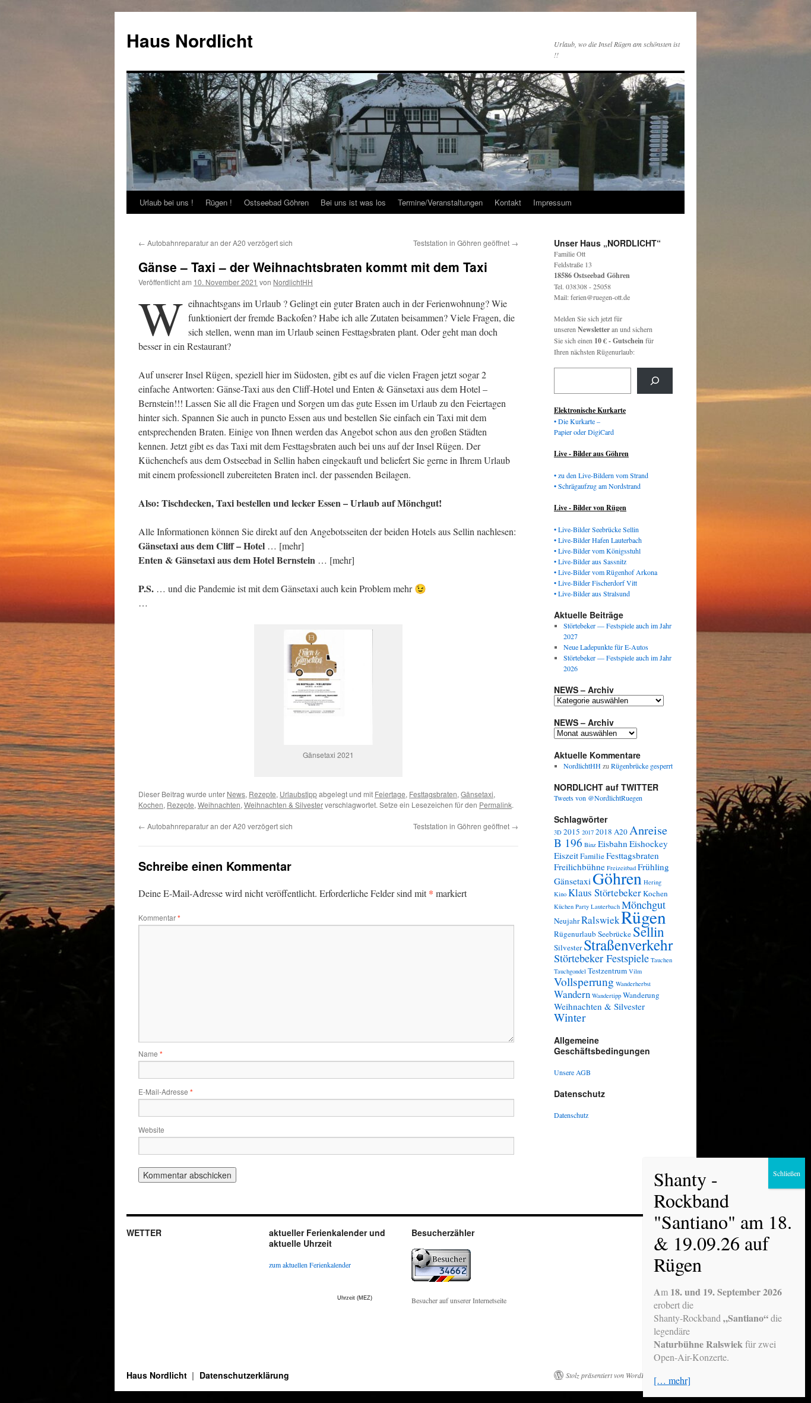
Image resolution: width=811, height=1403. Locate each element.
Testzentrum (607, 970)
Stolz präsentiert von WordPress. (612, 1375)
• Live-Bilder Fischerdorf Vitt (595, 582)
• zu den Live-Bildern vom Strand (601, 475)
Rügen (643, 916)
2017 (588, 832)
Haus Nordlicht (189, 40)
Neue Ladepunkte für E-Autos (605, 647)
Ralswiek (600, 920)
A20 (621, 831)
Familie (592, 856)
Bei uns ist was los (353, 202)
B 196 (568, 842)
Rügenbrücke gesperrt (642, 765)
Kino (560, 894)
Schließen (786, 1173)
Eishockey (648, 843)
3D (558, 832)
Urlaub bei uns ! (167, 202)
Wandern (572, 994)
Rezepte (262, 794)
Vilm (635, 971)
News (236, 794)
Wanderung (641, 995)
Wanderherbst (633, 983)
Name (150, 1053)
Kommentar (159, 917)
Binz (590, 844)
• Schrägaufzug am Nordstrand (597, 486)
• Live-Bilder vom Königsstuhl (597, 550)
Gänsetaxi (477, 794)
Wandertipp (606, 995)
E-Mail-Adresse (165, 1091)
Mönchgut (644, 905)
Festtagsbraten (433, 794)
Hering (652, 882)
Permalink (495, 805)
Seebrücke (614, 933)
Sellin (648, 931)
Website (151, 1129)
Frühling (653, 867)
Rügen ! (218, 202)
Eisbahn (613, 843)
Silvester (568, 947)
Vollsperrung (584, 981)
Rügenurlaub (575, 933)
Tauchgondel (570, 971)
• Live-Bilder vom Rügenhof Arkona (605, 572)
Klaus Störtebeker (604, 892)
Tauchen (661, 960)
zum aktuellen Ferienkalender (310, 1264)
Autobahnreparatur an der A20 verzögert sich (215, 243)
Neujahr (566, 920)
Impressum (552, 202)
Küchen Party (571, 906)
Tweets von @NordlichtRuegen (598, 797)
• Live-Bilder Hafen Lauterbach (598, 540)
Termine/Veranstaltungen (440, 202)
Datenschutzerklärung (244, 1375)
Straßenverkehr (628, 944)
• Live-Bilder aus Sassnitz (590, 561)
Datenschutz (571, 1115)
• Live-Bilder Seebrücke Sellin (596, 529)
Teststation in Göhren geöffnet (465, 243)
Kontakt (508, 202)
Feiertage (390, 794)
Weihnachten (219, 805)
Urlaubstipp (298, 794)
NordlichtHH (293, 282)
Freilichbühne (579, 867)
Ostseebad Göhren (276, 202)
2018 (603, 831)
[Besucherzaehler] (441, 1279)
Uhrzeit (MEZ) (354, 1298)
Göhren (617, 878)
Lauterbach (605, 906)
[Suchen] (655, 381)
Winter (569, 1017)
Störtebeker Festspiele (601, 958)
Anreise (648, 829)
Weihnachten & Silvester (283, 805)
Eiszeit (566, 855)
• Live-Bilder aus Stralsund (592, 593)
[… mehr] (672, 1380)
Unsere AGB (572, 1072)
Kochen (150, 805)
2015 (571, 831)
